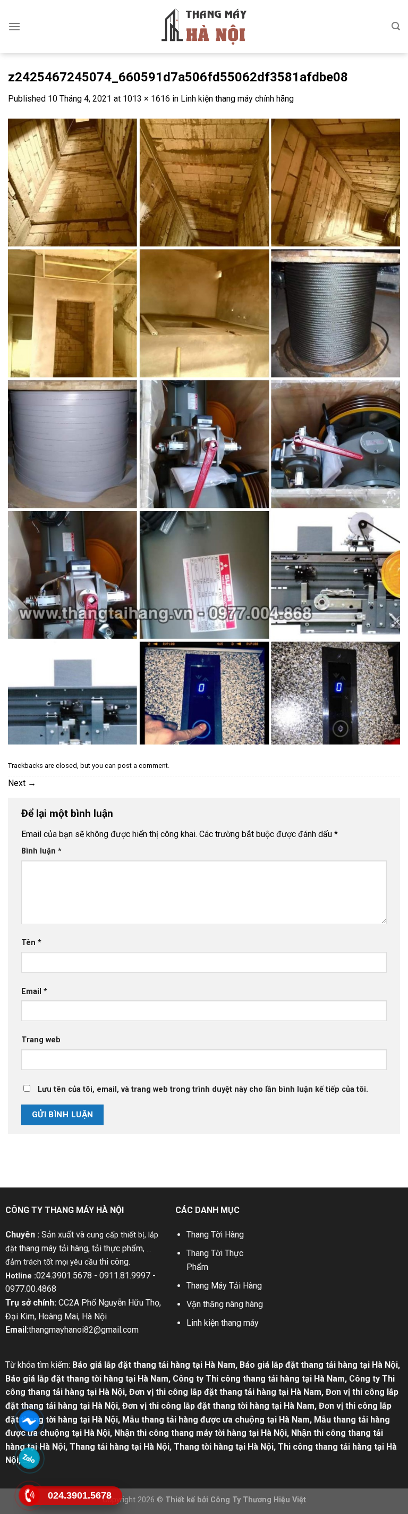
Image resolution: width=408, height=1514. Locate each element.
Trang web (41, 1039)
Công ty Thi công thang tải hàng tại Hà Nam (259, 1379)
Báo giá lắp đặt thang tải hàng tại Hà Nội (319, 1365)
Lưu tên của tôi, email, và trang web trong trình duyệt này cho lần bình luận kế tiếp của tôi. (203, 1089)
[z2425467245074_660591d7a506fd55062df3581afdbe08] (204, 431)
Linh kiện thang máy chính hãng (237, 99)
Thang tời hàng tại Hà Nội (224, 1447)
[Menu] (14, 26)
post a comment (142, 765)
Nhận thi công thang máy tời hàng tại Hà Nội (200, 1433)
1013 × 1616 (146, 99)
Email (34, 991)
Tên (31, 942)
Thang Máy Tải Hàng (224, 1286)
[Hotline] (28, 1495)
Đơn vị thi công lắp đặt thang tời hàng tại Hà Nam (218, 1406)
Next (22, 783)
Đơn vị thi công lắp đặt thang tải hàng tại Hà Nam (225, 1392)
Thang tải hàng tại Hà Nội (119, 1447)
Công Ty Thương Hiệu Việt (258, 1499)
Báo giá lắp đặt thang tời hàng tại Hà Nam (86, 1379)
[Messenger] (28, 1421)
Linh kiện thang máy (222, 1323)
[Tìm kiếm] (396, 26)
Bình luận (41, 851)
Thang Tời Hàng (215, 1234)
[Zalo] (28, 1458)
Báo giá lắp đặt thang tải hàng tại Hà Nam (153, 1365)
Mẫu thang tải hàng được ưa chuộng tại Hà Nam (216, 1420)
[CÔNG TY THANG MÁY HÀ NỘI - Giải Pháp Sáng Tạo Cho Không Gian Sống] (204, 26)
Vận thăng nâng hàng (224, 1304)
